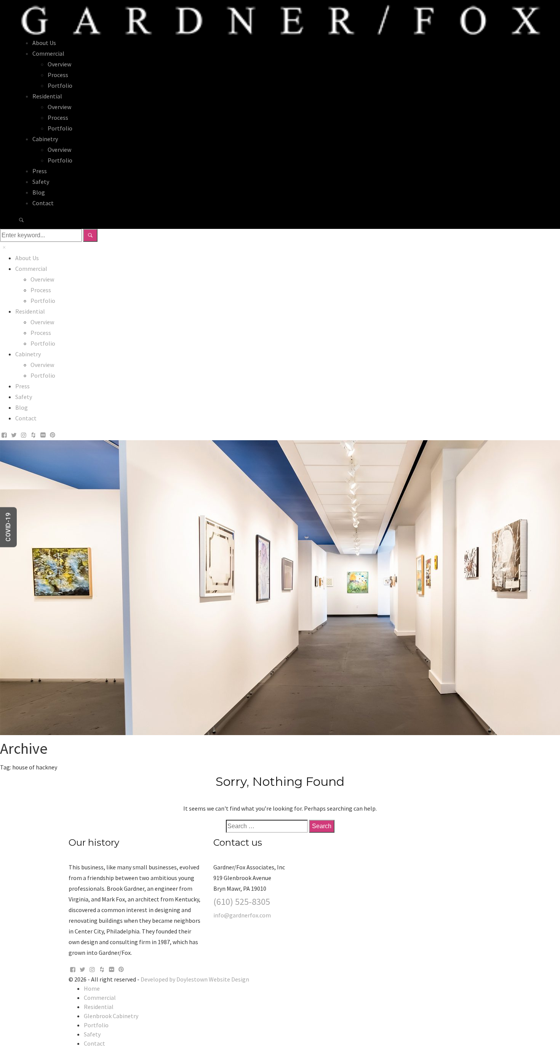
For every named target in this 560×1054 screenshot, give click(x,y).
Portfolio (60, 85)
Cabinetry (45, 139)
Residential (47, 96)
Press (39, 171)
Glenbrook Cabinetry (111, 1016)
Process (58, 75)
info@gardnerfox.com (242, 915)
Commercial (48, 53)
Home (92, 988)
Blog (38, 192)
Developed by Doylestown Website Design (195, 979)
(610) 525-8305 (241, 902)
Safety (40, 181)
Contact (43, 203)
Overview (59, 64)
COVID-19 (8, 527)
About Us (44, 43)
